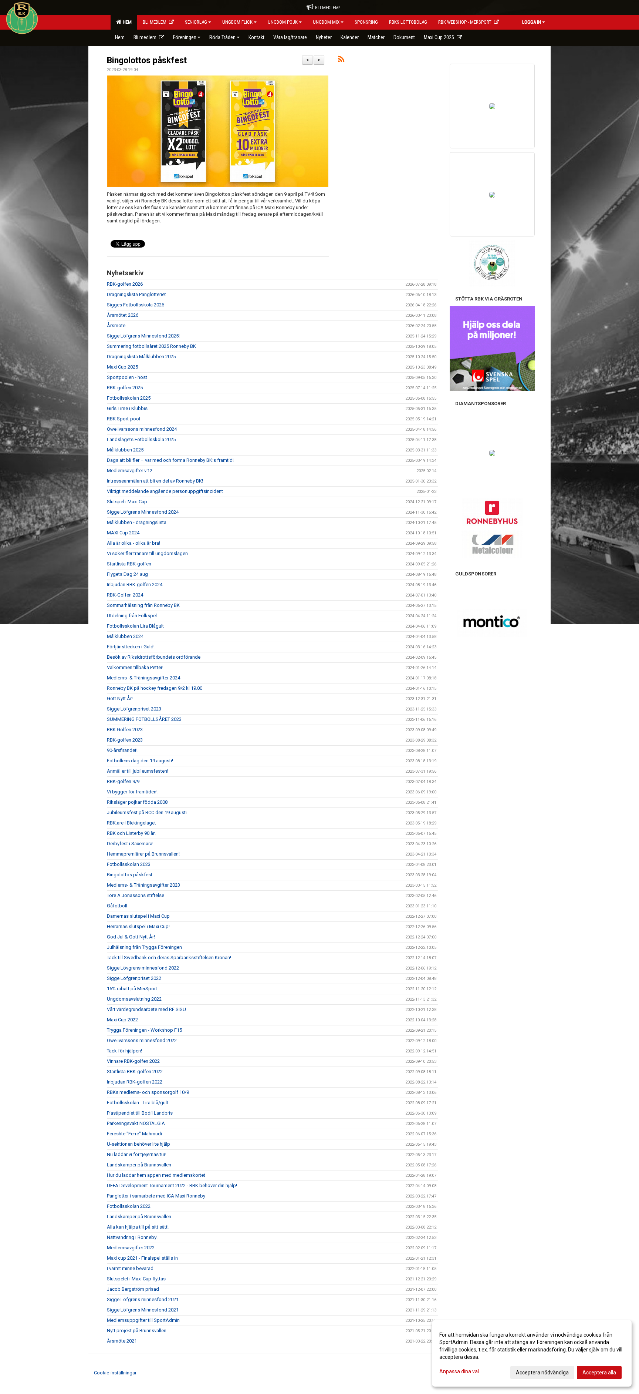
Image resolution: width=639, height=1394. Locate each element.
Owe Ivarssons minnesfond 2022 (142, 1040)
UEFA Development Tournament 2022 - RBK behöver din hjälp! (172, 1185)
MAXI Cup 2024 (123, 532)
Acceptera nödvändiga (542, 1372)
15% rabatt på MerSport (132, 988)
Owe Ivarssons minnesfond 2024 (142, 429)
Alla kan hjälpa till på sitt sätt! (138, 1227)
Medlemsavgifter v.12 (129, 470)
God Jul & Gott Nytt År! (131, 937)
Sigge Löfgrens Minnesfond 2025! (143, 336)
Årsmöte (116, 325)
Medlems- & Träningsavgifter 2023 (143, 885)
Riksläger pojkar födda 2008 (137, 802)
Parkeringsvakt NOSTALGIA (136, 1123)
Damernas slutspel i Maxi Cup (138, 916)
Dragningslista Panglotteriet (136, 294)
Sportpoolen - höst (127, 377)
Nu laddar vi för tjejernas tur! (136, 1154)
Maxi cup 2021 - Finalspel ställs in (142, 1258)
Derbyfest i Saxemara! (130, 843)
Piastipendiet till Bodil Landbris (140, 1113)
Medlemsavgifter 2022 (131, 1247)
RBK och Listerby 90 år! (131, 833)
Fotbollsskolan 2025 (129, 398)
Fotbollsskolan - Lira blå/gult (137, 1102)
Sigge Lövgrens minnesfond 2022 (143, 968)
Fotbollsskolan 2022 (129, 1206)
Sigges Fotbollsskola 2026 (135, 305)
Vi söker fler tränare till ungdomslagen (147, 553)
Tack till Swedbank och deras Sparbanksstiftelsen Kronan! (169, 957)
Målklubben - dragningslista (136, 522)
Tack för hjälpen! (124, 1051)
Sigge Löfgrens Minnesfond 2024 (143, 512)
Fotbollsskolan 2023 (129, 864)
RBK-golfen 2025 (125, 387)
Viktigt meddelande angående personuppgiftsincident (165, 491)
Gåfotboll (117, 905)
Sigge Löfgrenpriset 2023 (134, 709)
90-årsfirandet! (122, 750)
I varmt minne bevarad (130, 1268)
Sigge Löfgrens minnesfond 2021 (143, 1299)
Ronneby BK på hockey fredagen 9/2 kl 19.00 (154, 688)
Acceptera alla (599, 1372)
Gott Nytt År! (120, 698)
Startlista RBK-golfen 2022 (135, 1071)
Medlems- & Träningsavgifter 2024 (143, 678)
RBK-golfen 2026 (125, 284)
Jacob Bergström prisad (133, 1289)
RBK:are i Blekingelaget (131, 823)
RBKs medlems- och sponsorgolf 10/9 (148, 1092)
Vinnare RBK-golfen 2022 (133, 1061)
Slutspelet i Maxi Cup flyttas (136, 1279)
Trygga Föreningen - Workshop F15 (144, 1030)
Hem (126, 22)
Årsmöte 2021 (122, 1341)
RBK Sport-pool (123, 418)
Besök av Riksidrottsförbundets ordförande (153, 657)
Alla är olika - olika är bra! (133, 543)
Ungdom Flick (237, 22)
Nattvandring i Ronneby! (132, 1237)
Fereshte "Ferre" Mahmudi (134, 1133)
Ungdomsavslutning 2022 (134, 999)
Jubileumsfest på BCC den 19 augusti (147, 812)
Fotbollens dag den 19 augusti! (140, 760)
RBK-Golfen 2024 (125, 595)
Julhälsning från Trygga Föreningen (144, 947)
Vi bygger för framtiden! (132, 792)
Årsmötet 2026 (122, 315)
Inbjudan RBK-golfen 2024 (134, 584)
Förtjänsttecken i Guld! (131, 646)
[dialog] (532, 1353)
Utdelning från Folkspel (132, 615)
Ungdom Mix (326, 22)
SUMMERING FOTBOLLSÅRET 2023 (144, 719)
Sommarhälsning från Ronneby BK (143, 605)
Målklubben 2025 (125, 450)
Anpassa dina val (459, 1371)
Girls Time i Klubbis (127, 408)
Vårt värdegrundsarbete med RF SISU (146, 1009)
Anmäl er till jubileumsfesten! (137, 771)
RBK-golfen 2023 (125, 740)
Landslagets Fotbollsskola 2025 (141, 439)
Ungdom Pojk (283, 22)
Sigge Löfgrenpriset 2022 (134, 978)
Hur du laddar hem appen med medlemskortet (156, 1175)
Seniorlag (196, 22)
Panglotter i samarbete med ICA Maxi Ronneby (156, 1196)
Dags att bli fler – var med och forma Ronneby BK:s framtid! (170, 460)
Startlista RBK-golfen (129, 564)
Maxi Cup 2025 (122, 367)
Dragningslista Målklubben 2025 (141, 356)
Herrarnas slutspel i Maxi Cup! (138, 926)
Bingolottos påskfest (147, 60)
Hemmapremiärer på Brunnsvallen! (143, 854)
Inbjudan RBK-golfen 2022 (134, 1082)
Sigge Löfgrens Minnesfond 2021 (143, 1310)
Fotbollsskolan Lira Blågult (135, 626)
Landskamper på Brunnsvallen (139, 1165)
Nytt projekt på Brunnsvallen (136, 1330)
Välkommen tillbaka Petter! (135, 667)
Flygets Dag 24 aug (127, 574)
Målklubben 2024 (125, 636)
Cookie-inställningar (115, 1372)
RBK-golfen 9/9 (123, 781)
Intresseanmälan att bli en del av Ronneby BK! (155, 481)
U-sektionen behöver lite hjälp (138, 1144)
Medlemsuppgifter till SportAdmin (143, 1320)
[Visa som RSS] (341, 60)
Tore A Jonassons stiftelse (135, 895)
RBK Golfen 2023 (125, 729)
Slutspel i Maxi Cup (127, 501)
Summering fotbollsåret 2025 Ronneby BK (151, 346)
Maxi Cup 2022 (122, 1019)
